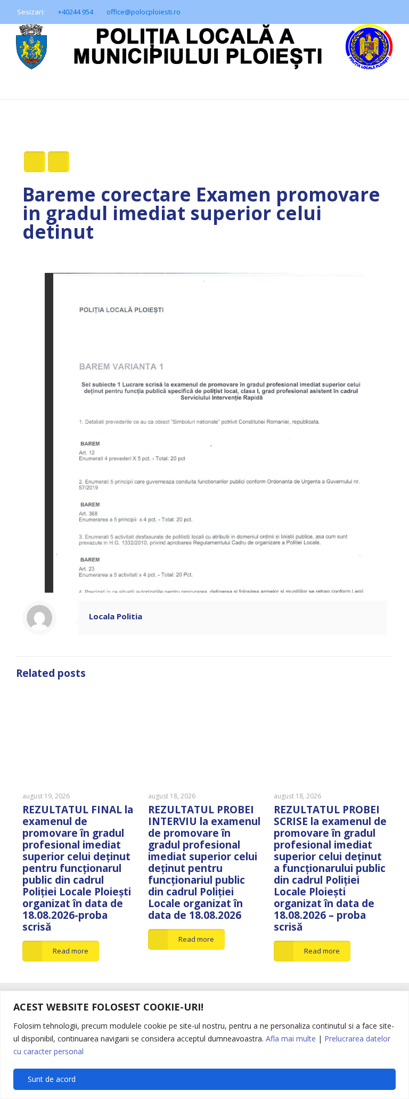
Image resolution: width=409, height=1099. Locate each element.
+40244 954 (75, 12)
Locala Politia (115, 616)
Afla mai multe (291, 1038)
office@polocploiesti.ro (144, 12)
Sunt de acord (52, 1079)
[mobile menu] (9, 115)
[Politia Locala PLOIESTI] (204, 61)
